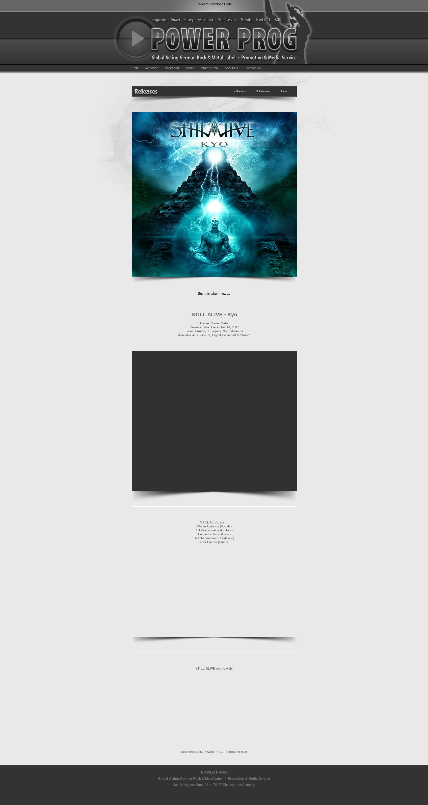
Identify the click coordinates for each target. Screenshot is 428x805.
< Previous (240, 91)
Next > (285, 91)
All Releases (262, 91)
